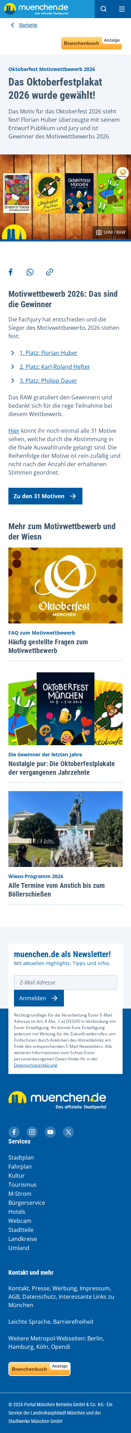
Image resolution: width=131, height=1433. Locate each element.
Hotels (17, 1212)
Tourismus (22, 1184)
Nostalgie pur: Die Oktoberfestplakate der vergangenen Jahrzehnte (61, 768)
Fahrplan (20, 1166)
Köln (42, 1347)
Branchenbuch (92, 42)
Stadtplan (21, 1157)
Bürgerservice (26, 1203)
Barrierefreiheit (73, 1321)
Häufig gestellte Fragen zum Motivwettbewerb (48, 646)
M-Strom (19, 1193)
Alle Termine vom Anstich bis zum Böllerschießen (56, 889)
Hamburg (21, 1347)
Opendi (60, 1347)
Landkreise (22, 1239)
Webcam (19, 1221)
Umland (18, 1248)
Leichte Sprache (29, 1321)
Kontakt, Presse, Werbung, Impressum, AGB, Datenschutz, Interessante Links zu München (61, 1296)
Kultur (16, 1175)
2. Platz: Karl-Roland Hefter (55, 367)
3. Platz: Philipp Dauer (48, 380)
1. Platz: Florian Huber (49, 353)
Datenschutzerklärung (35, 1065)
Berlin (95, 1338)
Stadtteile (21, 1230)
